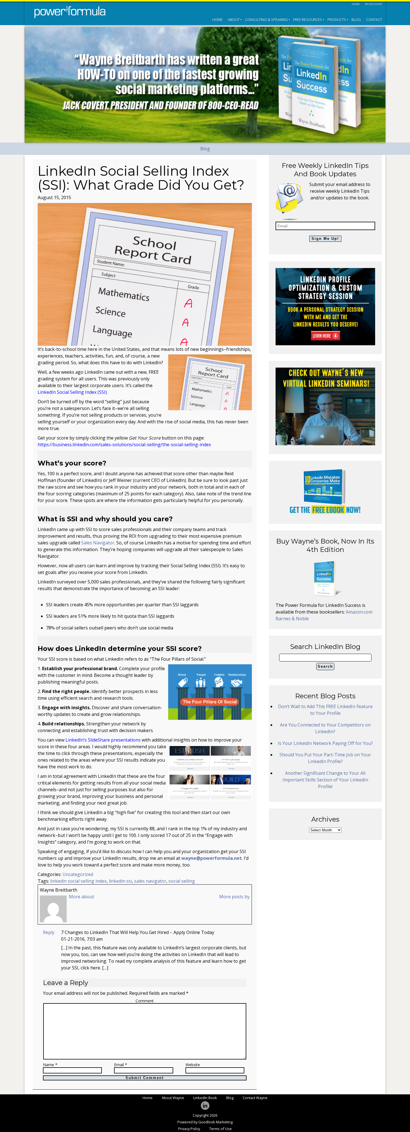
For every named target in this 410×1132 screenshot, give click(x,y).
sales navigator (150, 881)
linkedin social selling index (78, 881)
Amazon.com (359, 612)
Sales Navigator (97, 543)
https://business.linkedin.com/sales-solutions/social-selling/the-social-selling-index (124, 444)
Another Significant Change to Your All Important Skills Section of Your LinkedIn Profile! (325, 780)
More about (81, 897)
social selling (181, 881)
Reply (48, 932)
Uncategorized (77, 874)
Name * (50, 1065)
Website (192, 1065)
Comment (145, 1000)
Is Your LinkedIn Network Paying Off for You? (325, 743)
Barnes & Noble (292, 619)
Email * (120, 1065)
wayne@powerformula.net (211, 858)
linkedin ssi (120, 881)
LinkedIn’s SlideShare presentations (103, 740)
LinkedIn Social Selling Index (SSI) (72, 392)
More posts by (234, 897)
